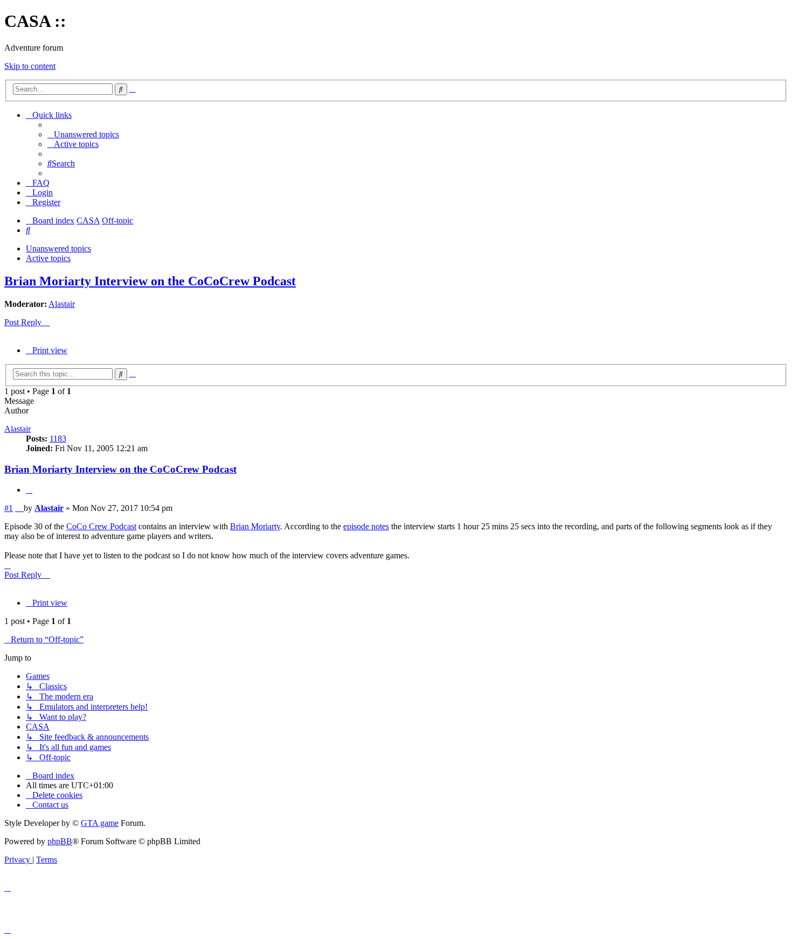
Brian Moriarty (255, 526)
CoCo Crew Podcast (101, 526)
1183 (58, 438)
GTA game (100, 823)
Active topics (48, 258)
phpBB (59, 841)
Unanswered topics (58, 248)
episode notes (366, 526)
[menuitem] (83, 134)
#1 (8, 508)
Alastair (61, 304)
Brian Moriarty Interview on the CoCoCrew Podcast (150, 281)
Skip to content (29, 66)
